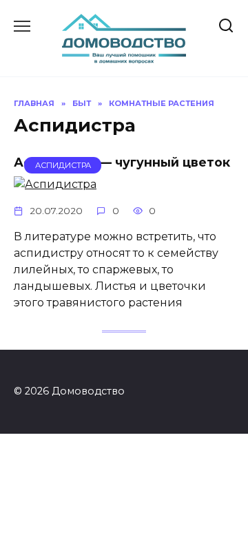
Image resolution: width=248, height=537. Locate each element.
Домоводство (124, 23)
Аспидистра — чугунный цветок (122, 162)
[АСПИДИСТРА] (55, 184)
